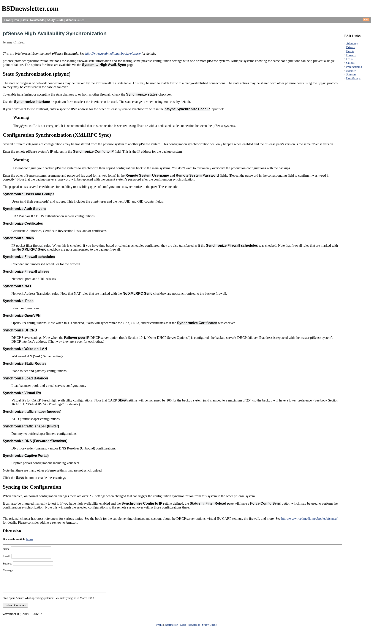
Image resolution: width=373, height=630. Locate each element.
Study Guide (209, 624)
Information (171, 624)
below (29, 539)
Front (159, 624)
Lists (183, 624)
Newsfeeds (194, 624)
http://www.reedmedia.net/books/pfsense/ (113, 53)
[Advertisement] (186, 24)
